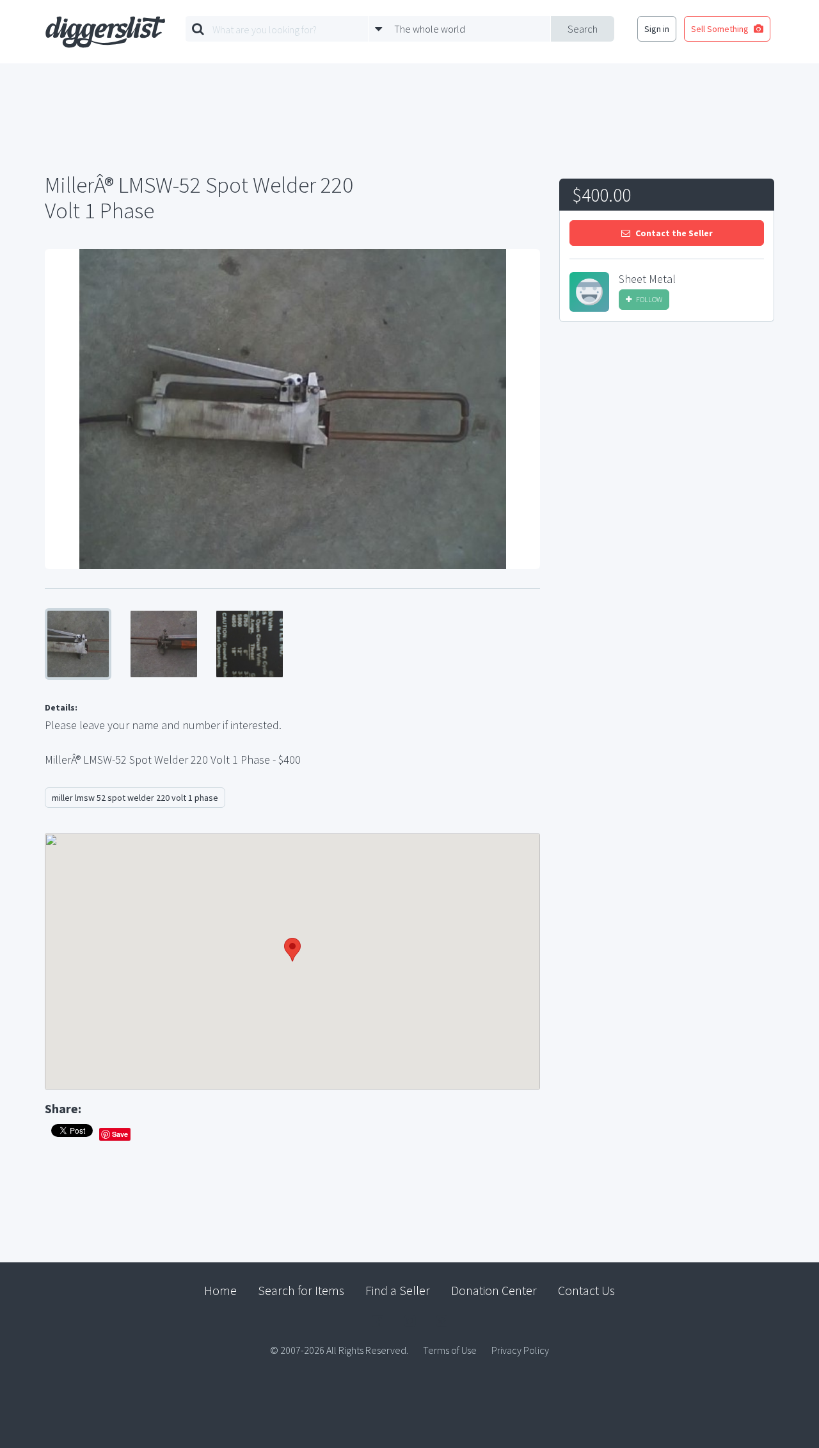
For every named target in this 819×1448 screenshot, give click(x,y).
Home (220, 1290)
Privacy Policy (520, 1350)
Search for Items (301, 1290)
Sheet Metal (647, 279)
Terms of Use (450, 1350)
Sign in (656, 29)
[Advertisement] (666, 428)
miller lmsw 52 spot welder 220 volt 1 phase (135, 797)
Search (583, 28)
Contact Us (586, 1290)
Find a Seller (397, 1290)
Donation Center (494, 1290)
